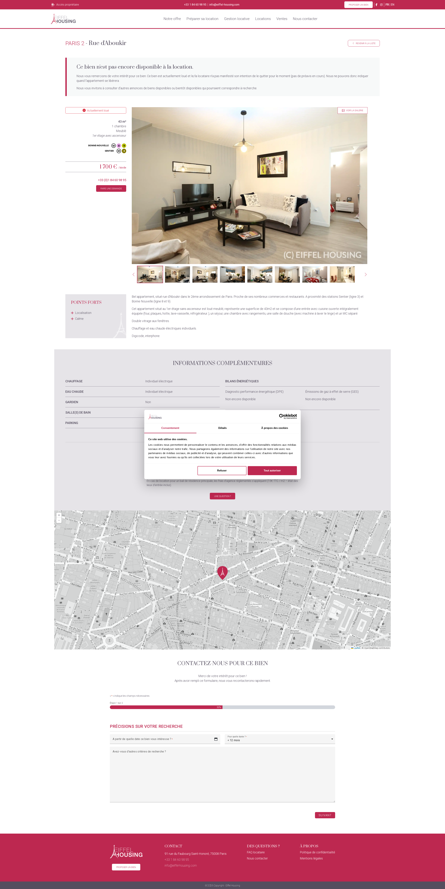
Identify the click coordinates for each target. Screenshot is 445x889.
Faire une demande (111, 188)
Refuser (222, 470)
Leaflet (356, 648)
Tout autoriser (272, 470)
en (392, 4)
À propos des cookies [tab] (274, 427)
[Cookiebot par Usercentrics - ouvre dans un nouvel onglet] (281, 416)
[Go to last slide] (133, 274)
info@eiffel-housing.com (224, 4)
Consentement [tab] (170, 427)
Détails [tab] (222, 427)
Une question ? (222, 496)
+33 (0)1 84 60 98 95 (112, 180)
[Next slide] (365, 274)
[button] (150, 274)
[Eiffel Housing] (63, 19)
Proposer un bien (358, 4)
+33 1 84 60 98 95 (195, 4)
